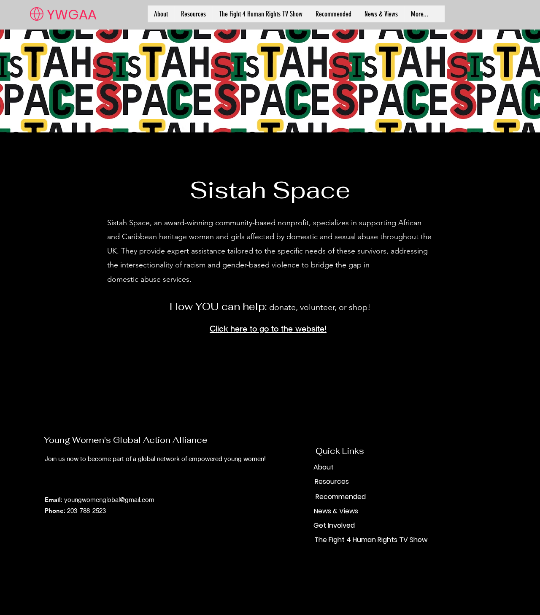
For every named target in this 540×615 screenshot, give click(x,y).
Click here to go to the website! (268, 328)
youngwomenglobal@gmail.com (109, 499)
